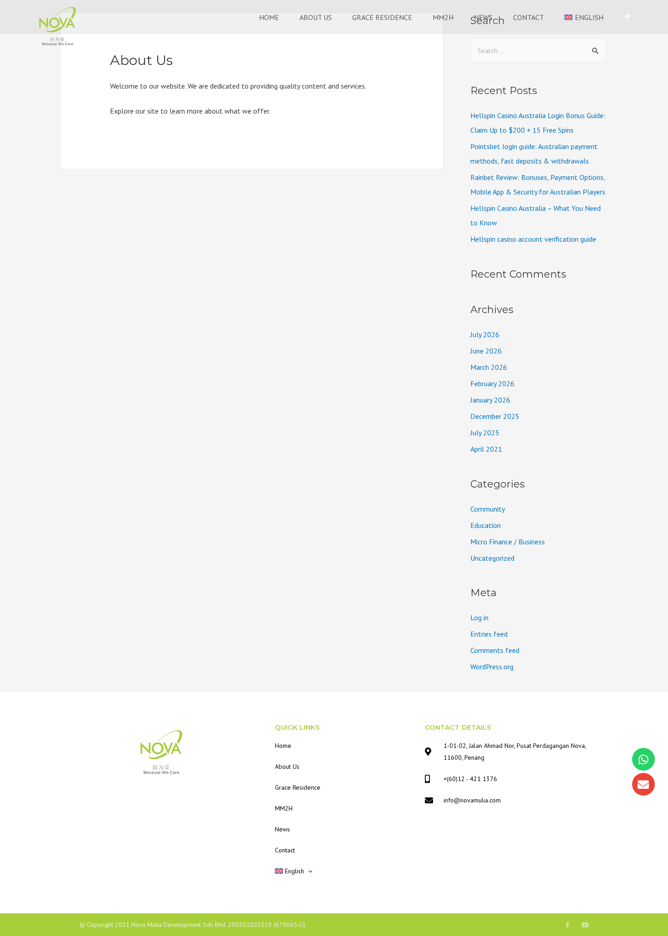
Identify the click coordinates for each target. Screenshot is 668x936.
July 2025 (484, 432)
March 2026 (488, 367)
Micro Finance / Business (507, 541)
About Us (315, 17)
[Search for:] (538, 50)
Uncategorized (492, 558)
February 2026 (492, 383)
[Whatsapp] (643, 759)
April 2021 (486, 448)
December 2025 (494, 416)
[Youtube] (585, 924)
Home (269, 17)
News (483, 17)
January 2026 (490, 399)
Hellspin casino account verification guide (533, 239)
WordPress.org (491, 666)
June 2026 (486, 350)
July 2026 (484, 334)
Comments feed (494, 650)
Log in (479, 617)
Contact (528, 17)
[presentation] (308, 871)
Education (485, 525)
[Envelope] (643, 784)
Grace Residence (382, 17)
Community (487, 508)
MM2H (443, 17)
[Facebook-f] (567, 924)
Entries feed (489, 633)
